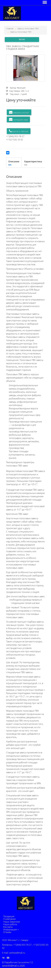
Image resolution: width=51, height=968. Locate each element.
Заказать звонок (20, 131)
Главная (9, 28)
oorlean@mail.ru (17, 952)
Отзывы (7, 932)
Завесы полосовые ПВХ (28, 28)
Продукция (8, 916)
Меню (22, 39)
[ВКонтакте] (7, 152)
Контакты (8, 927)
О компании (9, 919)
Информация (10, 929)
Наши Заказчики (11, 922)
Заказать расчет (21, 112)
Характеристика (33, 161)
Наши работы (10, 924)
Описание (13, 161)
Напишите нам (20, 120)
